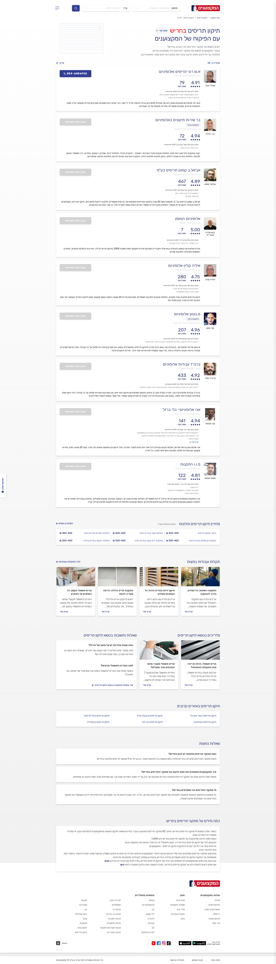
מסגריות (83, 904)
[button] (61, 63)
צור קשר (216, 923)
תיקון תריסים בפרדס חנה (97, 715)
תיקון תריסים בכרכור (152, 722)
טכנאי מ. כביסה (113, 914)
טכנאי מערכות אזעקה (110, 927)
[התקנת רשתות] (200, 578)
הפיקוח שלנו (214, 904)
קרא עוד (195, 442)
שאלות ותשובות (177, 904)
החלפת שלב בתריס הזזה (151, 533)
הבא (107, 860)
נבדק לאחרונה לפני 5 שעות (187, 129)
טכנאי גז (117, 909)
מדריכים (181, 909)
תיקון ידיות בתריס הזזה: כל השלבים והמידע (160, 592)
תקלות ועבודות (178, 914)
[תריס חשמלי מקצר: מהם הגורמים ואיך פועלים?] (159, 651)
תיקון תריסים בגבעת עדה (150, 715)
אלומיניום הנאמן (187, 218)
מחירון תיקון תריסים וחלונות (199, 524)
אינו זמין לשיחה (75, 121)
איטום (151, 900)
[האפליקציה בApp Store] (185, 943)
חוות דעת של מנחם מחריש (187, 338)
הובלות (151, 923)
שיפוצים (83, 923)
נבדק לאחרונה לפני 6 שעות (187, 174)
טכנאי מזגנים (114, 918)
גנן (153, 909)
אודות (217, 900)
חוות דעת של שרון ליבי (189, 240)
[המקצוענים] (205, 8)
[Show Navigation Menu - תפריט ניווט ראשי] (58, 8)
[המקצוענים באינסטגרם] (164, 943)
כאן (122, 864)
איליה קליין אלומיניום (184, 265)
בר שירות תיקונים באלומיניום (177, 120)
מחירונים (180, 900)
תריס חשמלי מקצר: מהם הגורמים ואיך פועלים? (161, 665)
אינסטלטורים (148, 904)
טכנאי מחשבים (114, 923)
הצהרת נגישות (177, 960)
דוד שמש (150, 914)
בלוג (183, 918)
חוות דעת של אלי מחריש (188, 190)
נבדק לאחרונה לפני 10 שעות (186, 323)
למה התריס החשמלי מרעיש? (117, 665)
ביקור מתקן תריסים (207, 533)
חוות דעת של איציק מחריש (187, 285)
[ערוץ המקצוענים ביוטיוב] (154, 943)
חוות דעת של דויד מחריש (187, 429)
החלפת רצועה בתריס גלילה (97, 540)
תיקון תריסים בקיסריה (98, 722)
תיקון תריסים (202, 18)
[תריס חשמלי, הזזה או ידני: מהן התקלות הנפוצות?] (200, 651)
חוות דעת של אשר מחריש (187, 144)
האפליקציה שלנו (212, 909)
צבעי (85, 918)
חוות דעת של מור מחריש (188, 384)
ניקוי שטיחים (81, 914)
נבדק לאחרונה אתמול (190, 222)
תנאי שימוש (197, 960)
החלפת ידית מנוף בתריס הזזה (149, 540)
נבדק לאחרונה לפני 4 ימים (187, 75)
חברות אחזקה (147, 932)
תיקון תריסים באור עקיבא (203, 715)
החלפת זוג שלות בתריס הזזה (202, 540)
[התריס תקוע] (75, 578)
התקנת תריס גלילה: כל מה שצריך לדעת (118, 592)
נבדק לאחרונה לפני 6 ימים (187, 270)
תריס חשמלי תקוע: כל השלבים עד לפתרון (79, 592)
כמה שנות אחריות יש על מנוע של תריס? (111, 645)
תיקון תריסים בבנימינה (204, 722)
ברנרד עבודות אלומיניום (181, 364)
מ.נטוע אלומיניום (187, 314)
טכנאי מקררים (114, 932)
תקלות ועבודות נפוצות (203, 561)
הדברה (151, 918)
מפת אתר (215, 960)
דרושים (216, 914)
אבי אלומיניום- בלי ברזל (181, 409)
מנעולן (84, 900)
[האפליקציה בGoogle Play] (199, 943)
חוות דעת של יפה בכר (189, 484)
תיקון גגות (82, 927)
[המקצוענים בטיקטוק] (169, 943)
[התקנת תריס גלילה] (117, 578)
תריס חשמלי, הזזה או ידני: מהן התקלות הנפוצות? (201, 665)
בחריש (178, 30)
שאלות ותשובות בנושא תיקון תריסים (110, 635)
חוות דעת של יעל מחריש (188, 91)
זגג (153, 927)
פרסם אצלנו (214, 918)
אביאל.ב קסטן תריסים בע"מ (178, 170)
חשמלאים (116, 904)
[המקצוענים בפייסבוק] (159, 943)
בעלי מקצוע (215, 18)
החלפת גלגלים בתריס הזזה (97, 533)
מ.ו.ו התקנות (190, 464)
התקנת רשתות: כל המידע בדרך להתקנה (202, 592)
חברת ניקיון (115, 900)
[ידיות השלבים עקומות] (159, 578)
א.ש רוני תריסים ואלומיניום (179, 71)
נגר (85, 909)
